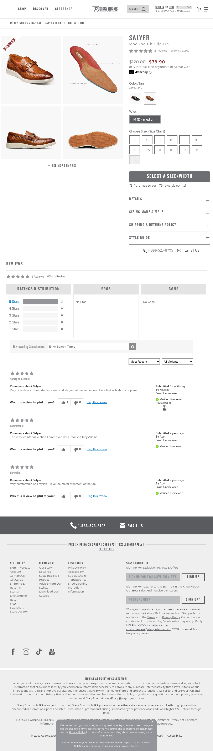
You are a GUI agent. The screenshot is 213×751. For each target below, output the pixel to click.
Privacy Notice (77, 732)
